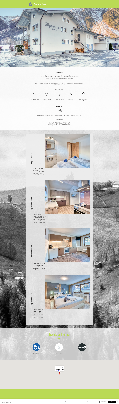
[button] (32, 154)
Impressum (59, 398)
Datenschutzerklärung (6, 402)
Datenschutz (65, 398)
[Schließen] (117, 401)
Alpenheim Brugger (40, 4)
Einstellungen (103, 401)
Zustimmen (112, 401)
